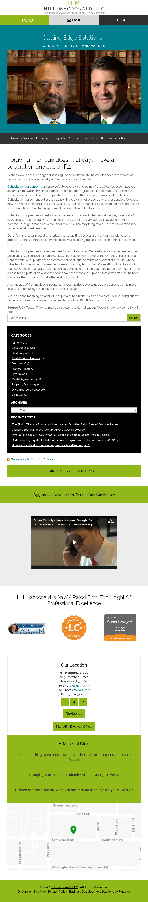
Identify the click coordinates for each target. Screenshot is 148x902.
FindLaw (124, 891)
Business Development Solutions (91, 891)
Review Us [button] (74, 714)
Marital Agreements (24, 379)
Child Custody (20, 347)
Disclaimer (25, 891)
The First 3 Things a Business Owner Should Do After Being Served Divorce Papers (65, 424)
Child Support (20, 353)
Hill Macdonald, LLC (64, 887)
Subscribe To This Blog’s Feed (32, 459)
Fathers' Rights (21, 368)
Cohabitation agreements (24, 186)
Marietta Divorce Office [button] (74, 726)
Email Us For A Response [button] (76, 471)
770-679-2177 (79, 685)
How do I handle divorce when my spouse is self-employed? (51, 445)
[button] (144, 875)
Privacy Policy (57, 891)
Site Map (40, 891)
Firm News (18, 374)
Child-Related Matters (26, 358)
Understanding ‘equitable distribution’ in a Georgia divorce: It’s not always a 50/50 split (66, 440)
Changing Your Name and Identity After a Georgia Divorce (48, 429)
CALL (125, 20)
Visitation (17, 395)
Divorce (17, 363)
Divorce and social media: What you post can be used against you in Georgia (61, 434)
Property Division (23, 384)
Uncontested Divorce (26, 389)
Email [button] (76, 20)
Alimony (17, 342)
